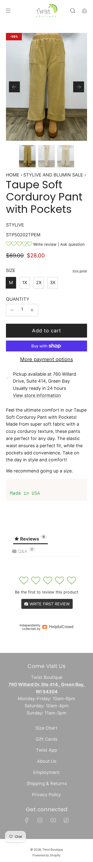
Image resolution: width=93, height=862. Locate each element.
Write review (45, 244)
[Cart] (84, 11)
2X (39, 282)
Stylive (15, 224)
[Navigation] (8, 11)
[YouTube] (53, 820)
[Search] (72, 11)
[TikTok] (66, 820)
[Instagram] (40, 820)
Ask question (72, 244)
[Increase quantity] (32, 310)
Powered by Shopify (46, 855)
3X (53, 282)
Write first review (49, 603)
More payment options (46, 359)
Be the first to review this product (46, 592)
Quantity (17, 299)
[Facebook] (27, 820)
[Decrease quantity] (12, 310)
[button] (14, 86)
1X (24, 282)
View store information (37, 395)
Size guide (79, 271)
